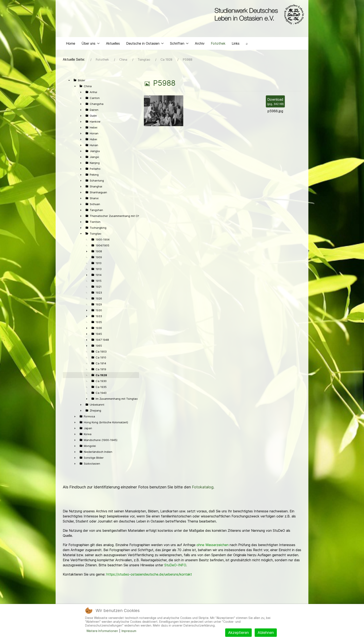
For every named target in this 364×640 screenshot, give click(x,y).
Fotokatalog (202, 487)
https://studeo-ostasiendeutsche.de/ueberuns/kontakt (149, 574)
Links (236, 43)
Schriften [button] (177, 43)
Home (70, 43)
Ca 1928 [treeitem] (101, 375)
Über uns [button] (88, 43)
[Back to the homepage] (258, 14)
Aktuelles (113, 43)
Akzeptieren (238, 632)
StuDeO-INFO (175, 565)
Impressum (129, 631)
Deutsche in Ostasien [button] (142, 43)
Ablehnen (266, 632)
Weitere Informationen (102, 631)
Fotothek (218, 43)
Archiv (200, 43)
